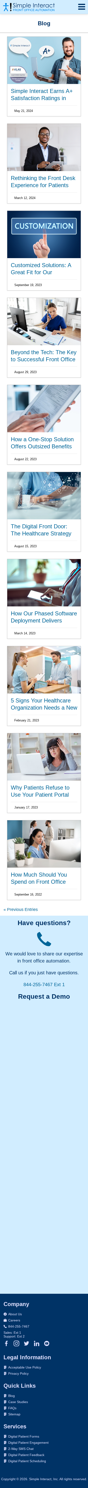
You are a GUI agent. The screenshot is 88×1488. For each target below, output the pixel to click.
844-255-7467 (18, 1326)
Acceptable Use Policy (24, 1367)
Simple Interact (29, 7)
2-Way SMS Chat (21, 1449)
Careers (14, 1320)
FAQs (12, 1408)
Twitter (26, 1343)
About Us (15, 1314)
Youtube (47, 1343)
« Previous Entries (21, 909)
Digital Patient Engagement (28, 1442)
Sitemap (14, 1414)
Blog (11, 1396)
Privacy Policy (18, 1373)
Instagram (16, 1343)
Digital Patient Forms (23, 1436)
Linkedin (36, 1343)
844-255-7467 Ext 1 (44, 984)
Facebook (6, 1343)
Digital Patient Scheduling (27, 1461)
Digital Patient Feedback (26, 1455)
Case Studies (18, 1402)
